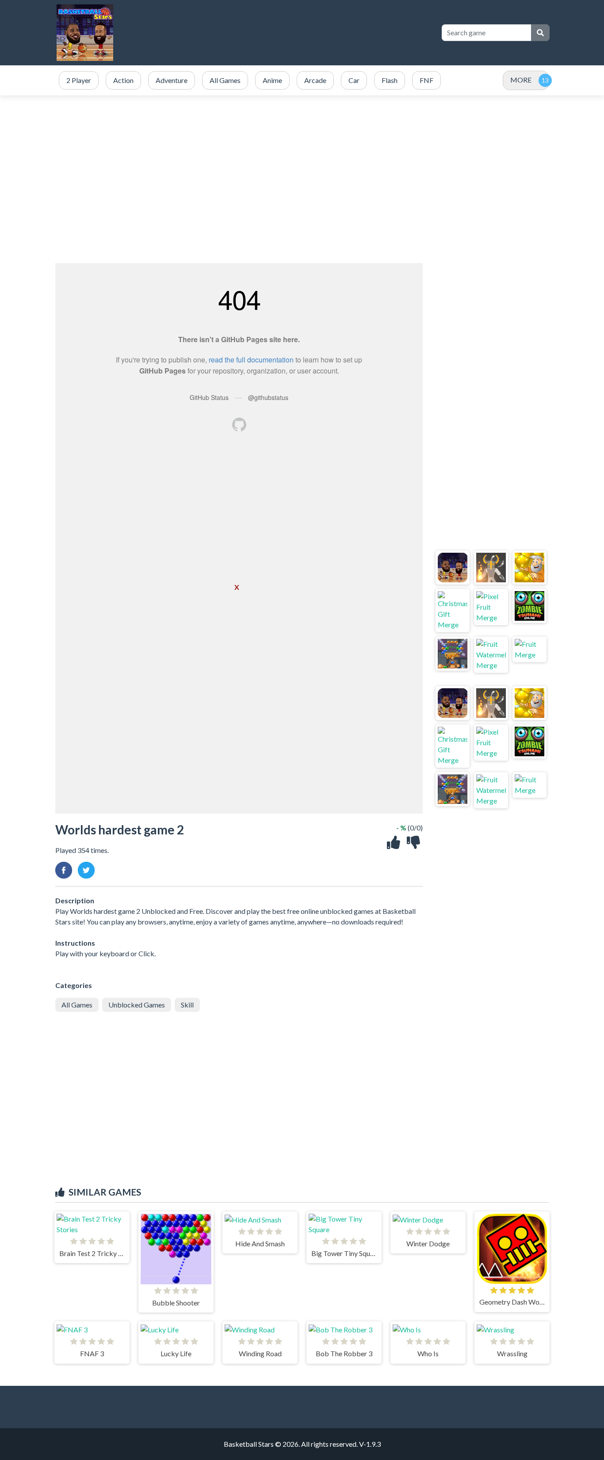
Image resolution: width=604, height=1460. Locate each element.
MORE (520, 79)
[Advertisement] (302, 179)
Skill (187, 1004)
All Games (76, 1004)
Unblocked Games (136, 1004)
